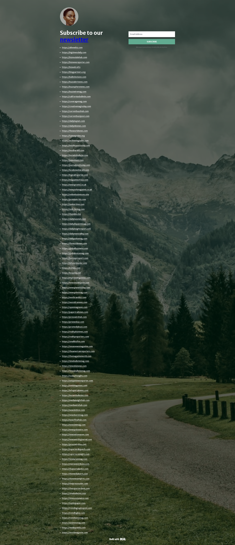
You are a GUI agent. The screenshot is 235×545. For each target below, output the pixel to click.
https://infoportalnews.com (75, 390)
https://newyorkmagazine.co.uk (77, 189)
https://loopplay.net (71, 273)
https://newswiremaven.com (75, 434)
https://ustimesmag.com (73, 522)
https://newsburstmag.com (75, 415)
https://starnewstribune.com (75, 464)
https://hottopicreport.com (75, 258)
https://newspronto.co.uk (74, 184)
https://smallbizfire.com (73, 341)
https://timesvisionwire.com (75, 498)
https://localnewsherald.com (75, 170)
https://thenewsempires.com (75, 478)
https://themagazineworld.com (76, 356)
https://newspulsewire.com (75, 429)
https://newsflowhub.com (74, 420)
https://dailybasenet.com (74, 219)
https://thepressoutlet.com (75, 483)
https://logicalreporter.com (75, 175)
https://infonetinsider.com (74, 263)
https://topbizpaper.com (73, 503)
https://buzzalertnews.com (74, 82)
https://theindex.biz (71, 214)
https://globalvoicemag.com (75, 253)
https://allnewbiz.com (72, 47)
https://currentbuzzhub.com (75, 111)
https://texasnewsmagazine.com (77, 346)
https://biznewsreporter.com (75, 62)
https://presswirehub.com (74, 317)
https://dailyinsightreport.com (76, 229)
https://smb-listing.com (73, 209)
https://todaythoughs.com (74, 376)
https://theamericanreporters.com (78, 351)
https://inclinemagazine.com (75, 140)
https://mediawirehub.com (74, 405)
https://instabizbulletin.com (75, 155)
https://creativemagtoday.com (76, 106)
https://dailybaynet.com (73, 121)
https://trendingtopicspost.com (77, 508)
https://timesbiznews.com (74, 366)
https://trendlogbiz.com (73, 513)
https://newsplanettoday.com (76, 287)
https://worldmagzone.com (75, 532)
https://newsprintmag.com (74, 292)
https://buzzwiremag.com (74, 91)
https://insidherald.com (73, 150)
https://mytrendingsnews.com (76, 278)
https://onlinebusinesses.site (75, 194)
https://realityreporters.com (75, 336)
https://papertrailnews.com (75, 312)
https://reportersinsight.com (75, 454)
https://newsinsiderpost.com (75, 282)
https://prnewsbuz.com (73, 322)
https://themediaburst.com (75, 473)
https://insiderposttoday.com (76, 145)
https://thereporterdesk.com (76, 488)
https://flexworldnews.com (75, 131)
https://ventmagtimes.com (74, 385)
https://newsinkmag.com (73, 425)
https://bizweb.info (71, 67)
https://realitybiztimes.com (75, 331)
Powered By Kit (117, 539)
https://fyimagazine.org (73, 135)
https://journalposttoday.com (76, 165)
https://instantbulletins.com (75, 395)
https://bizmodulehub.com (74, 57)
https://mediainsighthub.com (75, 400)
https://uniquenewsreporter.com (77, 380)
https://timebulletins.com (74, 493)
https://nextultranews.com (74, 302)
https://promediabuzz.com (74, 327)
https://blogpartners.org (74, 72)
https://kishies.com (71, 268)
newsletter (74, 39)
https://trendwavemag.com (75, 518)
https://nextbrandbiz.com (74, 297)
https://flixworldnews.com (74, 243)
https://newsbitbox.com (73, 410)
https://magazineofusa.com (75, 180)
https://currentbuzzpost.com (75, 116)
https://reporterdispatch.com (76, 449)
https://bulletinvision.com (74, 77)
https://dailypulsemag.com (74, 238)
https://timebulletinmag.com (75, 361)
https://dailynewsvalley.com (75, 233)
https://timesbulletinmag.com (76, 371)
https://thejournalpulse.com (75, 469)
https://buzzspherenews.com (75, 86)
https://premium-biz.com (74, 199)
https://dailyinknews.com (74, 126)
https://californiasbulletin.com (76, 96)
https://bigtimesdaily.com (74, 52)
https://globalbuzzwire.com (75, 248)
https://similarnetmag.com (74, 459)
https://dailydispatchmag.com (76, 224)
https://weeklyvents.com (74, 527)
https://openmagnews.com (74, 307)
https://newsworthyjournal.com (77, 439)
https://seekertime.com (73, 204)
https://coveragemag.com (74, 101)
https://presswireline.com (74, 444)
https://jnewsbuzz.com (72, 160)
